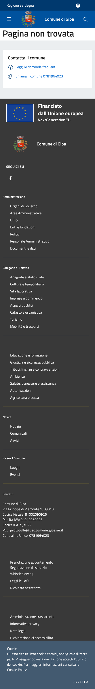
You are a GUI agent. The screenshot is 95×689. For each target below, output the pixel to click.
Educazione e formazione (29, 355)
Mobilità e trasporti (24, 326)
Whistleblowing (21, 573)
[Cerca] (85, 19)
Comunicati (18, 433)
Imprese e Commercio (26, 298)
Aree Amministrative (26, 213)
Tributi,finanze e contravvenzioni (34, 369)
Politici (15, 234)
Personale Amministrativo (29, 241)
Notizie (15, 426)
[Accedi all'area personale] (78, 5)
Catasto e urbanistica (26, 312)
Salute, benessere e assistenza (33, 383)
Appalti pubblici (21, 305)
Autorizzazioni (21, 390)
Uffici (14, 220)
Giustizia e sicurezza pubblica (32, 362)
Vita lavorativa (21, 291)
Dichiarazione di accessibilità (31, 637)
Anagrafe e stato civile (27, 277)
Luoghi (15, 467)
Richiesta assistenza (25, 587)
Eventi (15, 474)
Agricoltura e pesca (24, 397)
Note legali (18, 630)
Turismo (16, 319)
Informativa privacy (24, 623)
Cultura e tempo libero (27, 284)
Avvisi (14, 440)
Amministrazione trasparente (32, 616)
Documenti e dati (23, 248)
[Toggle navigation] (8, 19)
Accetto (81, 681)
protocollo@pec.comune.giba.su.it (36, 530)
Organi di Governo (23, 206)
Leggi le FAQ (19, 580)
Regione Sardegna (20, 5)
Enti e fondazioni (22, 227)
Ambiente (17, 376)
